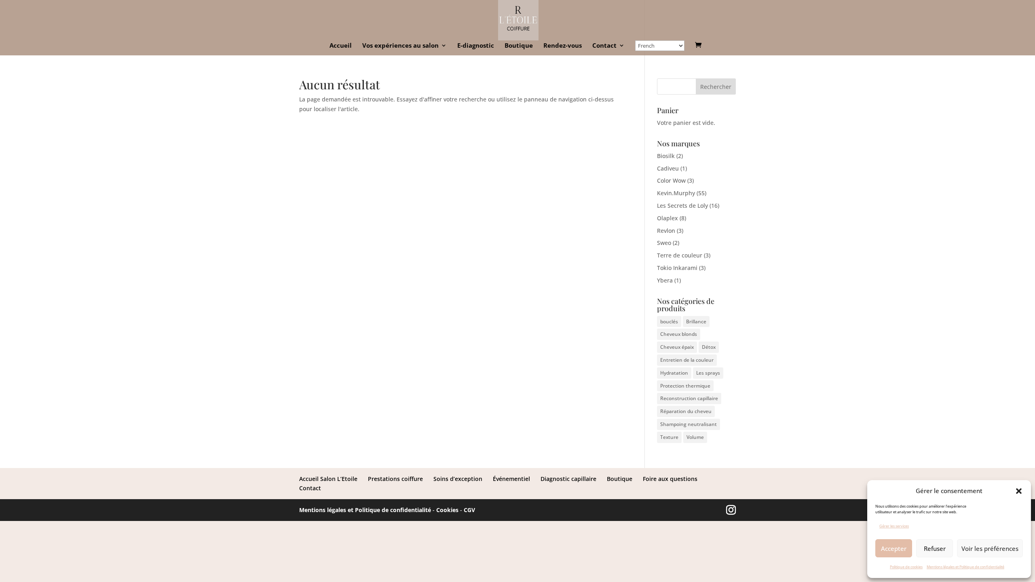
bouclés (669, 321)
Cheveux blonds (678, 334)
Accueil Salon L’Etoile (328, 479)
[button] (1019, 491)
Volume (695, 437)
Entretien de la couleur (687, 359)
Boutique (519, 45)
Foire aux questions (670, 479)
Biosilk (666, 156)
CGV (469, 510)
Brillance (696, 321)
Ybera (665, 280)
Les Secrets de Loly (682, 205)
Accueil (341, 45)
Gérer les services (894, 526)
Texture (669, 437)
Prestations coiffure (395, 479)
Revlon (666, 230)
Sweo (664, 243)
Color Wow (671, 180)
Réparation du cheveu (686, 411)
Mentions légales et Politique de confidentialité (965, 566)
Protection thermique (685, 385)
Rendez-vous (562, 45)
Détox (709, 347)
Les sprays (708, 372)
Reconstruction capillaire (689, 398)
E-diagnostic (475, 45)
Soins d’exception (457, 479)
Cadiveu (668, 168)
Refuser (935, 548)
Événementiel (511, 479)
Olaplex (667, 218)
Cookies (447, 510)
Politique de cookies (906, 566)
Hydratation (674, 372)
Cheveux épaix (677, 347)
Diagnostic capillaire (568, 479)
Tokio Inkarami (677, 268)
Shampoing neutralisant (688, 424)
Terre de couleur (679, 255)
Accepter (893, 548)
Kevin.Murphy (676, 193)
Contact (604, 45)
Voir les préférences (989, 548)
